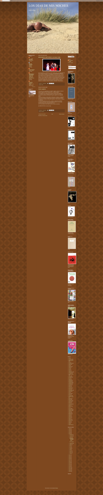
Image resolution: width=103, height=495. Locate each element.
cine (69, 368)
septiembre (71, 443)
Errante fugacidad (31, 69)
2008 (69, 471)
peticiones (70, 406)
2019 (69, 457)
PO (69, 407)
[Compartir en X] (51, 83)
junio (70, 447)
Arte (69, 365)
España (70, 379)
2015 (69, 462)
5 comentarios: (44, 83)
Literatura (70, 395)
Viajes (69, 422)
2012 (69, 466)
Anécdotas (70, 363)
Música (70, 399)
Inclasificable (70, 390)
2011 (69, 467)
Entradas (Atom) (44, 115)
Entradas (70, 66)
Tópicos (70, 419)
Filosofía (70, 384)
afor (69, 358)
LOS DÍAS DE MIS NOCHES (48, 5)
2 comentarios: (44, 110)
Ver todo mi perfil (70, 62)
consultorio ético (71, 374)
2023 (69, 432)
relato (69, 411)
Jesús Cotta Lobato (71, 61)
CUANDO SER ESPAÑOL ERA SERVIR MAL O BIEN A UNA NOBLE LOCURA (31, 77)
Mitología (70, 398)
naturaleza (70, 400)
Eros (69, 378)
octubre (71, 437)
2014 (69, 463)
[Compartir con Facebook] (52, 83)
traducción (70, 420)
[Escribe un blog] (50, 83)
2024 (69, 431)
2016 (69, 461)
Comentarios (71, 68)
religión (70, 412)
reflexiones (70, 410)
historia (70, 385)
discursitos (70, 377)
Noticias (70, 401)
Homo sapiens (42, 89)
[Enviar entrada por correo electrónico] (47, 83)
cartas (69, 367)
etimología (70, 380)
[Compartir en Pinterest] (53, 83)
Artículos (70, 366)
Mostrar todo (33, 86)
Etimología (70, 381)
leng (69, 392)
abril (70, 449)
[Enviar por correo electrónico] (49, 83)
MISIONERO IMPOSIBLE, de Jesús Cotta (49, 57)
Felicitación (70, 383)
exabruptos (70, 382)
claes (69, 369)
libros (69, 394)
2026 (69, 428)
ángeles (70, 364)
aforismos (43, 111)
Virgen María (70, 424)
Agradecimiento (71, 360)
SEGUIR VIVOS (31, 60)
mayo (70, 448)
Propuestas (70, 409)
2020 (69, 456)
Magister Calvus (71, 396)
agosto (71, 444)
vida (69, 423)
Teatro (42, 84)
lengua (70, 393)
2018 (69, 458)
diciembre (71, 434)
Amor (69, 362)
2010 (69, 468)
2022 (69, 433)
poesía (70, 408)
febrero (71, 452)
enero (70, 453)
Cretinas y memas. (31, 70)
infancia (70, 391)
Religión (70, 413)
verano (70, 421)
